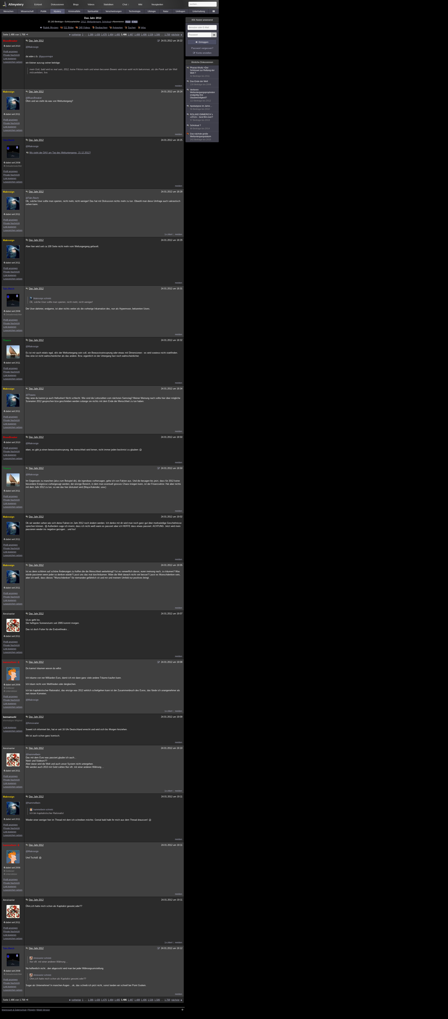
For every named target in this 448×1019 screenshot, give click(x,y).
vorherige (76, 34)
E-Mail (134, 22)
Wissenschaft (27, 11)
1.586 (157, 34)
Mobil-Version (43, 1010)
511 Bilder (69, 27)
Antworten (118, 27)
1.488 (137, 34)
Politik (43, 11)
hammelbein (9, 662)
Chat (125, 4)
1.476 (104, 34)
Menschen (8, 11)
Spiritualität (93, 11)
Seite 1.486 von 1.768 (14, 34)
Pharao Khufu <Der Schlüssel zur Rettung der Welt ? (202, 71)
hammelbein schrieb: (43, 809)
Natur (165, 11)
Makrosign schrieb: (42, 298)
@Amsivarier (32, 723)
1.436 (97, 34)
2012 (83, 21)
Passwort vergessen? (202, 48)
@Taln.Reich (32, 198)
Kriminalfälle (74, 11)
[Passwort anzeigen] (214, 36)
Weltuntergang (94, 21)
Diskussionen (57, 4)
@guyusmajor (46, 56)
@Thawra (30, 395)
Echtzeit (38, 4)
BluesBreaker (10, 41)
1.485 (117, 34)
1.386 (90, 34)
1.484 (110, 34)
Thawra (7, 340)
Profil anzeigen (10, 51)
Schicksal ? (200, 127)
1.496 (144, 34)
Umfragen (180, 11)
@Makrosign (32, 47)
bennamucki (9, 717)
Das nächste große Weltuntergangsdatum (200, 137)
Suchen (131, 27)
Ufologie (152, 11)
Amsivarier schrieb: (42, 958)
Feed (128, 22)
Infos (143, 27)
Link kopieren (9, 58)
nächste (175, 34)
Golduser (10, 688)
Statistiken (108, 4)
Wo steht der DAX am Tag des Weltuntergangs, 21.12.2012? (60, 152)
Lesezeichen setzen (12, 62)
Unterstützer (11, 691)
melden (178, 86)
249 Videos (84, 27)
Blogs (76, 4)
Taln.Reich (8, 140)
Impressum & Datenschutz (14, 1010)
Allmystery (15, 4)
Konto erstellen (203, 53)
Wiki (140, 4)
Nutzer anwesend (202, 20)
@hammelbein (33, 754)
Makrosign (8, 91)
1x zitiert (168, 234)
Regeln (31, 1010)
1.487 (130, 34)
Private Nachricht (11, 55)
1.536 (150, 34)
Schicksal (106, 21)
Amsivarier (9, 613)
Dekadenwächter (14, 166)
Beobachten (101, 27)
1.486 (124, 34)
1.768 (167, 34)
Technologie (135, 11)
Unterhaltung (198, 11)
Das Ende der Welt (200, 83)
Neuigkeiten (157, 4)
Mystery (57, 11)
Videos (91, 4)
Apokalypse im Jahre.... (201, 107)
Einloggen (203, 42)
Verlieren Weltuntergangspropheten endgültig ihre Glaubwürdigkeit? (202, 95)
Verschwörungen (114, 11)
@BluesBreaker (34, 98)
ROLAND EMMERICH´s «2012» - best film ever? (201, 117)
